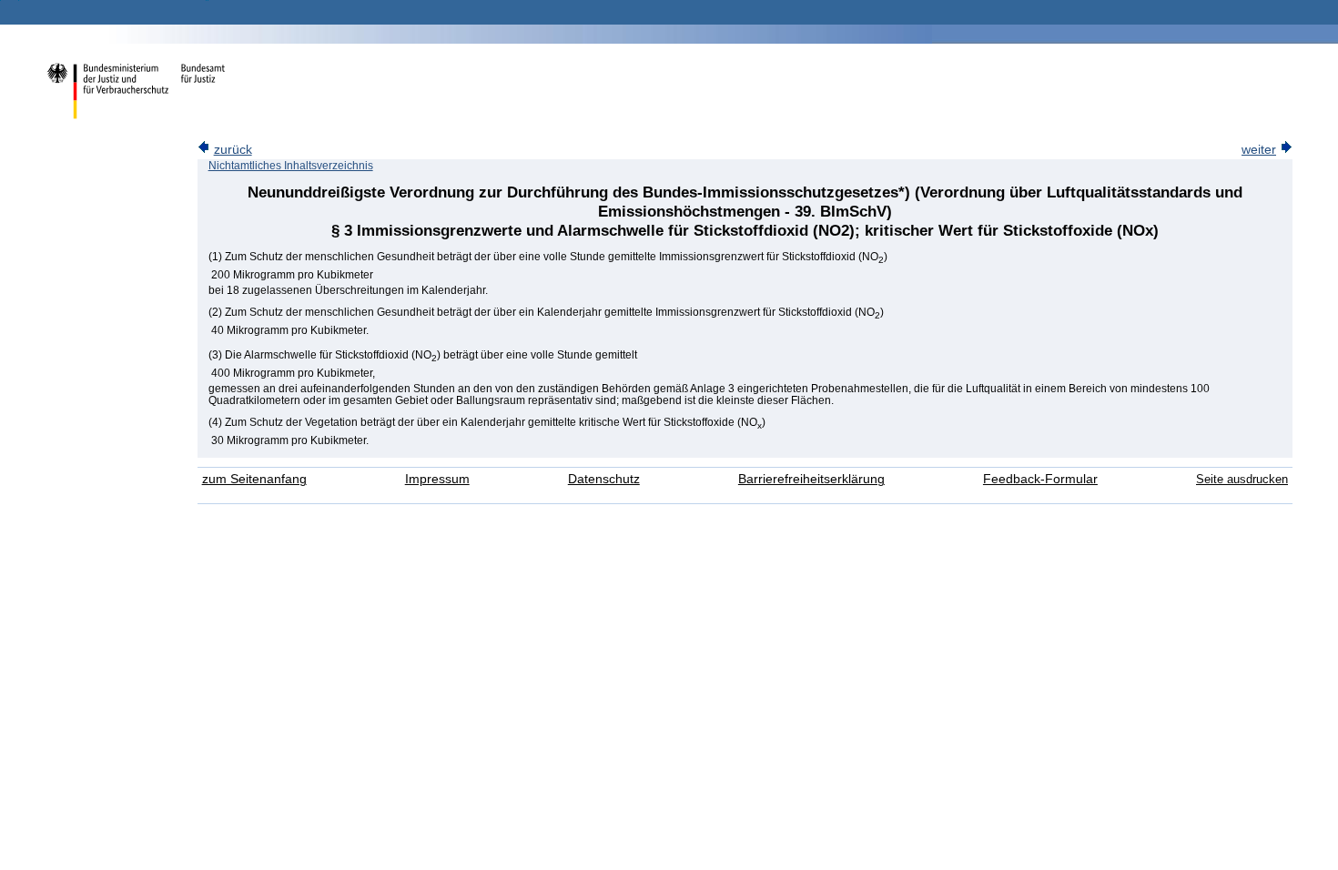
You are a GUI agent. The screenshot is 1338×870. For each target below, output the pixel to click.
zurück (233, 150)
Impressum (437, 479)
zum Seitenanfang (254, 479)
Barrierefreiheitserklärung (811, 479)
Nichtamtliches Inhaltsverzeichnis (290, 165)
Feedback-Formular (1040, 479)
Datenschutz (604, 479)
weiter (1259, 150)
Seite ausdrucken (1242, 479)
